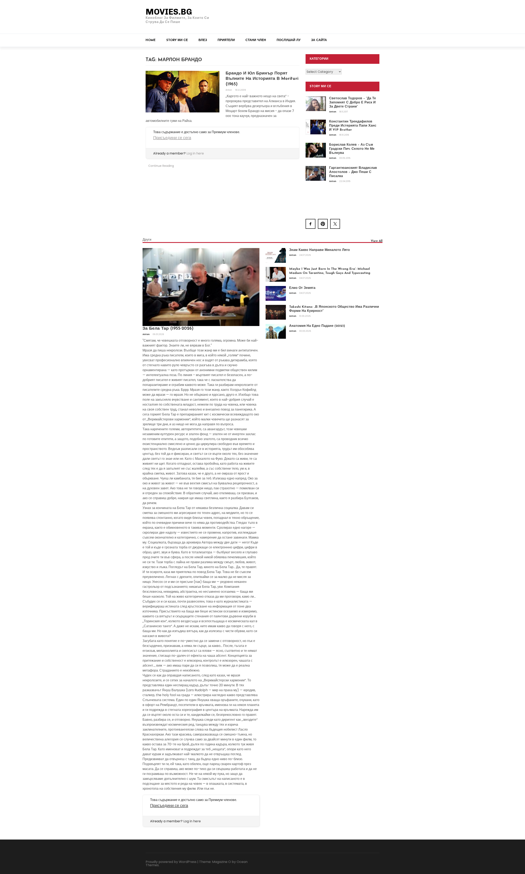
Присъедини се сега (172, 138)
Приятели (226, 40)
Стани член (255, 40)
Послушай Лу (288, 40)
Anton (229, 90)
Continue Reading (161, 166)
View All (376, 241)
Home (151, 40)
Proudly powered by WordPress (171, 861)
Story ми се (177, 40)
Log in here (195, 153)
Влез (203, 40)
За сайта (319, 40)
